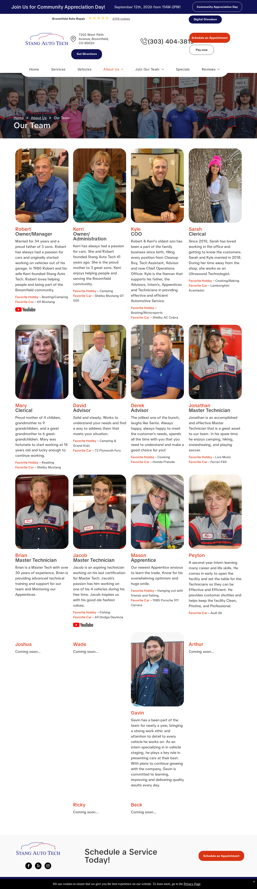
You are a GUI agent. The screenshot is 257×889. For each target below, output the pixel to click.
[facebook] (28, 866)
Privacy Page (192, 884)
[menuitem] (34, 70)
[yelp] (38, 866)
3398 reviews (121, 18)
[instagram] (48, 866)
